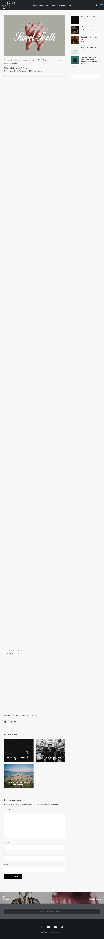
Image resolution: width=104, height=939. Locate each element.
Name (6, 842)
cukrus (23, 715)
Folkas (8, 715)
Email (6, 853)
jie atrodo (17, 68)
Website (7, 864)
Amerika (17, 715)
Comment (8, 809)
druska (29, 715)
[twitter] (62, 927)
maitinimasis (36, 715)
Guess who (7, 897)
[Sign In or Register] (96, 5)
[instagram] (48, 927)
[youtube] (55, 928)
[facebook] (42, 927)
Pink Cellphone (95, 897)
